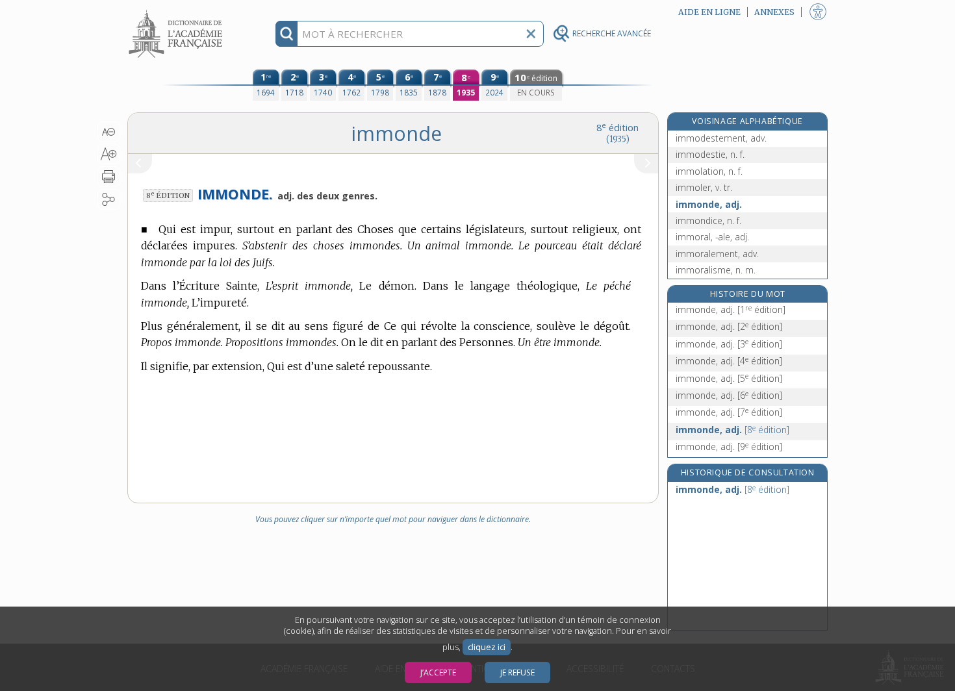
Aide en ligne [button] (709, 12)
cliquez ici (486, 647)
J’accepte (438, 672)
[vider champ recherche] (531, 34)
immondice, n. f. (708, 220)
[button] (108, 131)
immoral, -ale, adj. (712, 237)
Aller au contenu (177, 11)
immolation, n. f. (709, 171)
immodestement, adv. (721, 138)
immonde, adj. (709, 204)
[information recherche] (286, 34)
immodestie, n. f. (710, 154)
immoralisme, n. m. (716, 270)
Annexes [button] (774, 12)
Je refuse (517, 672)
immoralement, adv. (717, 253)
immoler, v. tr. (704, 187)
